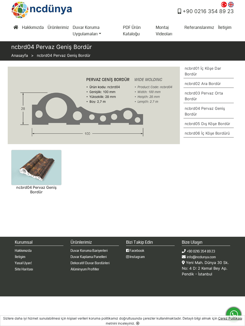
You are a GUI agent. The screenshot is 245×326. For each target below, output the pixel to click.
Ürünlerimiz (58, 27)
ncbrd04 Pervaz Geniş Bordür (205, 111)
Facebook (136, 250)
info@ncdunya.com (201, 257)
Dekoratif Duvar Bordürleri (90, 263)
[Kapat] (137, 323)
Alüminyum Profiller (85, 269)
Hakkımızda (33, 27)
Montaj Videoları (164, 30)
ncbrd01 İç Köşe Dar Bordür (203, 71)
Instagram (137, 256)
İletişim (225, 27)
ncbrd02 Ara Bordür (203, 83)
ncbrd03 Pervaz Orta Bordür (204, 96)
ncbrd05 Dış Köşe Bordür (207, 123)
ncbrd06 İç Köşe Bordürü (207, 133)
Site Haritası (24, 269)
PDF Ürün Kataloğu (132, 30)
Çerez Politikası (230, 318)
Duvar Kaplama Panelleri (89, 256)
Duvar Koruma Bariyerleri (89, 250)
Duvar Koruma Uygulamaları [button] (86, 30)
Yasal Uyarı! (23, 263)
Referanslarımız (199, 27)
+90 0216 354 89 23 (207, 11)
